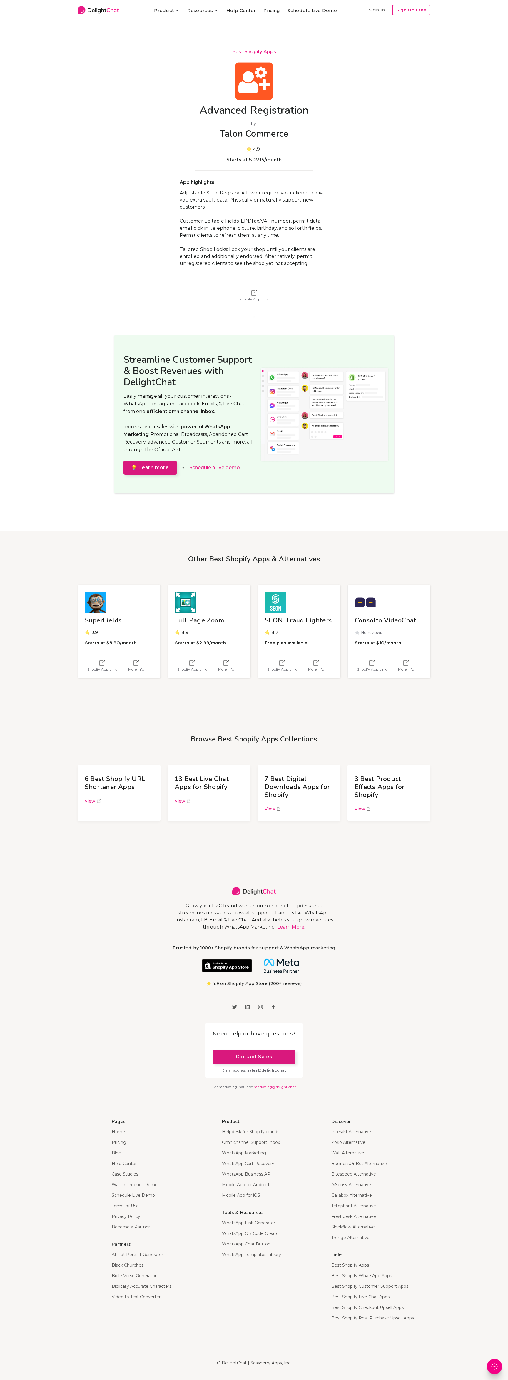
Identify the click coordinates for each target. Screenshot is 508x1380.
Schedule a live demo (214, 467)
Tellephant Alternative (353, 1205)
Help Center (241, 10)
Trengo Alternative (350, 1237)
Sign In (377, 10)
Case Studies (125, 1174)
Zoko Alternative (348, 1142)
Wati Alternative (347, 1153)
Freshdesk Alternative (353, 1216)
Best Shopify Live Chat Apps (360, 1297)
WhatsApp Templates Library (251, 1254)
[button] (166, 10)
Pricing (271, 10)
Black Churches (127, 1265)
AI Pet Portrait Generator (137, 1254)
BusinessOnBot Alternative (359, 1163)
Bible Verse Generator (134, 1275)
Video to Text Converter (136, 1297)
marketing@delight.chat (275, 1086)
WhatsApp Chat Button (246, 1244)
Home (118, 1131)
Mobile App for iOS (241, 1195)
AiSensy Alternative (351, 1184)
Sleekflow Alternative (353, 1227)
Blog (116, 1153)
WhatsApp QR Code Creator (251, 1233)
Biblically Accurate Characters (141, 1286)
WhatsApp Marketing (244, 1153)
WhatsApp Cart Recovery (248, 1163)
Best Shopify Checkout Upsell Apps (367, 1307)
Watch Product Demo (135, 1184)
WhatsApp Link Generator (248, 1222)
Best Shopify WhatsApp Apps (361, 1275)
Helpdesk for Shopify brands (250, 1131)
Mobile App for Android (245, 1184)
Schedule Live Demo (312, 10)
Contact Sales (254, 1057)
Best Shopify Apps (254, 51)
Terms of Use (125, 1205)
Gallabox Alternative (351, 1195)
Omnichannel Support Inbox (251, 1142)
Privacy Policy (126, 1216)
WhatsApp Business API (247, 1174)
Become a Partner (131, 1227)
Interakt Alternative (351, 1131)
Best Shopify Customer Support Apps (369, 1286)
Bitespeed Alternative (353, 1174)
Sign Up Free (411, 10)
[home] (98, 10)
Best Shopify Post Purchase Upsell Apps (372, 1318)
